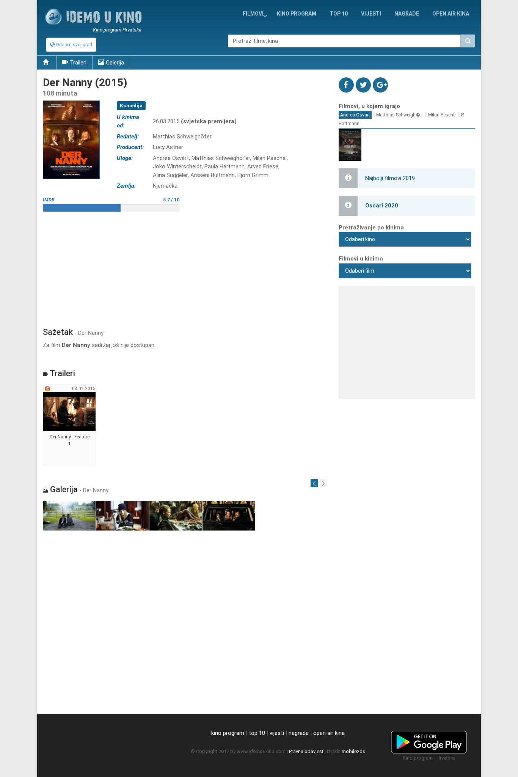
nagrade (406, 14)
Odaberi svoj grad (73, 44)
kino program (296, 14)
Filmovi (253, 14)
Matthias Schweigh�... (400, 115)
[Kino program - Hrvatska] (429, 741)
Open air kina (450, 14)
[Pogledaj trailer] (71, 100)
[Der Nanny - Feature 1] (70, 425)
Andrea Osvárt (355, 115)
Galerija (115, 62)
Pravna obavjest (306, 751)
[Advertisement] (185, 266)
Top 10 (339, 14)
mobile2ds (353, 751)
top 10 (257, 733)
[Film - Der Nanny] (70, 516)
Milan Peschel (442, 115)
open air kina (329, 733)
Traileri (78, 62)
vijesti (371, 14)
